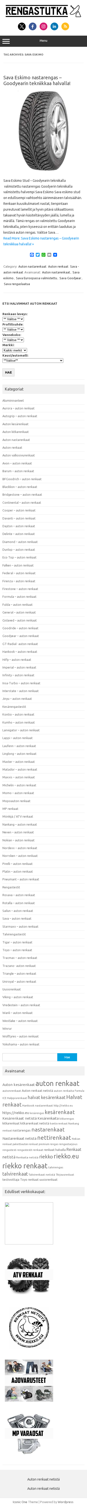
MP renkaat (10, 808)
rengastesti (9, 1149)
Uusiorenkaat (11, 989)
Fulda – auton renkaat (17, 604)
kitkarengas (66, 1118)
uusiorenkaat (48, 1179)
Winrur (7, 1028)
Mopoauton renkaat (16, 801)
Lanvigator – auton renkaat (21, 730)
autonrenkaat (11, 1090)
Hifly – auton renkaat (16, 659)
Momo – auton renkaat (18, 793)
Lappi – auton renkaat (17, 738)
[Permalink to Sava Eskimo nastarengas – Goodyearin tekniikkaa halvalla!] (43, 170)
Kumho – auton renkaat (18, 722)
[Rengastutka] (43, 17)
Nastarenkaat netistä (19, 1138)
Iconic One (20, 1502)
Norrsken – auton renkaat (20, 855)
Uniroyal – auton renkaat (19, 981)
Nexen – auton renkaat (18, 832)
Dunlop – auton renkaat (18, 549)
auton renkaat (58, 1083)
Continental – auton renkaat (21, 502)
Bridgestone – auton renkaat (22, 494)
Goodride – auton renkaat (20, 628)
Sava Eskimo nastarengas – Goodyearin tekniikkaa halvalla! (37, 80)
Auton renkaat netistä (37, 1090)
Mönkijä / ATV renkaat (17, 816)
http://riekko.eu (63, 1105)
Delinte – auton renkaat (18, 533)
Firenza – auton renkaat (18, 581)
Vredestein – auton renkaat (21, 1005)
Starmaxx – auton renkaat (20, 926)
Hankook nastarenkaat (37, 1105)
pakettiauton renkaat (25, 1144)
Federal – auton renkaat (19, 573)
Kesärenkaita (48, 1118)
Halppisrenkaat (17, 1098)
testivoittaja (10, 1179)
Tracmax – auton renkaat (19, 957)
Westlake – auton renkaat (20, 1020)
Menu (43, 40)
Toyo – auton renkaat (17, 950)
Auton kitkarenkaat (15, 431)
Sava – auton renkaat (16, 918)
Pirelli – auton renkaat (17, 863)
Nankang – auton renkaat (19, 824)
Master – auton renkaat (18, 761)
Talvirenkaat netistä (42, 1174)
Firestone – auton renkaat (20, 588)
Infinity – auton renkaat (18, 675)
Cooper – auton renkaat (19, 510)
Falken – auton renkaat (18, 565)
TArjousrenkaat (65, 1174)
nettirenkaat (54, 1137)
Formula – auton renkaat (19, 596)
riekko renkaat (25, 1166)
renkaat (38, 1149)
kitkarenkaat (11, 1123)
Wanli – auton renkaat (17, 1012)
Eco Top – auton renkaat (19, 557)
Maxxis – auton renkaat (18, 777)
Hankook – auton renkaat (19, 651)
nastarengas (22, 1130)
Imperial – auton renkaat (19, 667)
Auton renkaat (58, 266)
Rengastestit (11, 887)
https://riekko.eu (15, 1113)
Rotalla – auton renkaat (18, 903)
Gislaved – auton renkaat (19, 620)
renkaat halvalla (55, 1149)
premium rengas (48, 1144)
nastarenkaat (48, 1129)
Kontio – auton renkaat (18, 714)
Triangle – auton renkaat (19, 973)
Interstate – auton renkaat (20, 691)
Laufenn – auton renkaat (19, 746)
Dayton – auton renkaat (18, 526)
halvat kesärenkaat (46, 1097)
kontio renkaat (58, 1123)
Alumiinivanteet (13, 400)
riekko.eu (66, 1156)
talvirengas (55, 1167)
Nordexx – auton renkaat (19, 848)
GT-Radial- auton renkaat (20, 643)
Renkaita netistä (27, 1157)
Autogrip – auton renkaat (19, 416)
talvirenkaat (15, 1174)
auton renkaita (64, 1090)
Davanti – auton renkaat (19, 518)
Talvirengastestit (14, 934)
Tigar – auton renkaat (17, 942)
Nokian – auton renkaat (18, 840)
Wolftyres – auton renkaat (20, 1036)
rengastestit (24, 1149)
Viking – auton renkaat (17, 997)
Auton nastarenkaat (32, 266)
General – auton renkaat (19, 612)
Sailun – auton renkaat (17, 910)
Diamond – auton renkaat (20, 541)
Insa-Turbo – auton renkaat (21, 683)
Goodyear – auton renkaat (20, 635)
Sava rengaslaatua (17, 284)
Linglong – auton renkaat (19, 753)
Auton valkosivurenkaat (18, 455)
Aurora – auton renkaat (18, 408)
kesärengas (37, 1113)
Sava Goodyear (70, 278)
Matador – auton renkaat (19, 769)
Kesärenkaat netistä (19, 1118)
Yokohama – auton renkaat (20, 1044)
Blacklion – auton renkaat (19, 486)
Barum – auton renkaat (18, 471)
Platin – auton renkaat (17, 871)
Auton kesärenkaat (15, 424)
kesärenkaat (60, 1112)
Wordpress (65, 1502)
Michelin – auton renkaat (19, 785)
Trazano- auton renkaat (19, 965)
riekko (46, 1156)
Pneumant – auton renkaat (20, 879)
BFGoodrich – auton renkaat (22, 479)
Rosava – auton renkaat (18, 895)
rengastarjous (68, 1144)
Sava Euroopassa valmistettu (36, 278)
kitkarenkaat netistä (34, 1123)
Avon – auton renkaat (17, 463)
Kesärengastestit (14, 706)
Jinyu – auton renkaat (17, 698)
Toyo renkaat (29, 1179)
